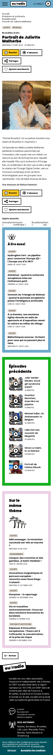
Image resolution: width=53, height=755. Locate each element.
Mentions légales (24, 717)
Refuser (11, 750)
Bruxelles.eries (9, 18)
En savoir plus (37, 746)
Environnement (16, 554)
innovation (7, 222)
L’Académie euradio (26, 714)
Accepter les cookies (33, 750)
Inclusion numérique (18, 223)
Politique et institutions (20, 624)
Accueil (5, 13)
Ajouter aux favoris (19, 69)
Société (6, 27)
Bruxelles (17, 27)
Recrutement (23, 712)
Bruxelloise (37, 222)
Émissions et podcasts (13, 16)
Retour (12, 655)
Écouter (13, 52)
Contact (20, 709)
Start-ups (46, 223)
